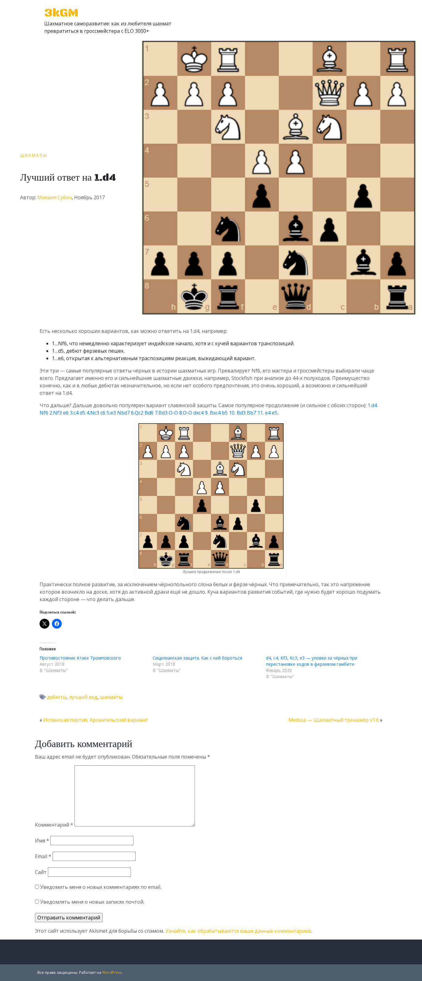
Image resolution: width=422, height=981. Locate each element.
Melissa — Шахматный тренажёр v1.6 (334, 719)
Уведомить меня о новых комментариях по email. (100, 887)
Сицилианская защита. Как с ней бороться (197, 658)
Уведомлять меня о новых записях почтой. (92, 901)
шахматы (111, 697)
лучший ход (83, 697)
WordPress (112, 972)
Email (43, 856)
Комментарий (54, 824)
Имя (42, 840)
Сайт (41, 872)
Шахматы (33, 155)
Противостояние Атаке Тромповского (80, 658)
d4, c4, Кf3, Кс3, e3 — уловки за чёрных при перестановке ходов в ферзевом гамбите (311, 661)
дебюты (56, 697)
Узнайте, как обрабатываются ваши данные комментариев (238, 930)
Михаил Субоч (54, 197)
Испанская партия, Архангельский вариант (95, 719)
